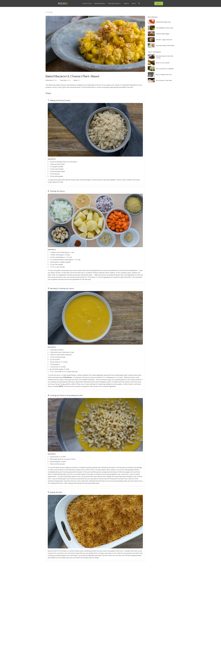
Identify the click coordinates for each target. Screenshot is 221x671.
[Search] (139, 3)
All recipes (50, 12)
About (134, 3)
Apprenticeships (99, 3)
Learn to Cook (87, 3)
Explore (126, 3)
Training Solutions (114, 3)
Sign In (158, 3)
